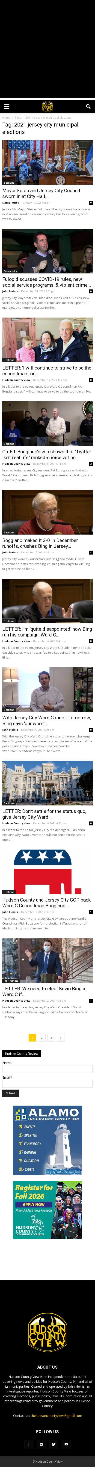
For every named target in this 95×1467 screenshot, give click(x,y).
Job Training (11, 980)
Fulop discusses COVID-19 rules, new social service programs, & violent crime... (46, 282)
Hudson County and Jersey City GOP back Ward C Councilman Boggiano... (46, 903)
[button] (88, 106)
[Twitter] (53, 1444)
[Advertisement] (47, 50)
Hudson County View (16, 380)
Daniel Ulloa (10, 202)
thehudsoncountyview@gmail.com (56, 1415)
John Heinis (10, 291)
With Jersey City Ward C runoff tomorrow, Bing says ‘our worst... (46, 720)
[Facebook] (28, 1444)
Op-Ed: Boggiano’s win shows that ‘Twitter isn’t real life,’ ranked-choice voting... (46, 454)
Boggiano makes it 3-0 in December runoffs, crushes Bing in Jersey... (40, 543)
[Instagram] (41, 1444)
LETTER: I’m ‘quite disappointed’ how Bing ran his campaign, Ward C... (47, 632)
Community (10, 271)
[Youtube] (66, 1444)
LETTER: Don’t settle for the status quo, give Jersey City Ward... (44, 814)
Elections (9, 182)
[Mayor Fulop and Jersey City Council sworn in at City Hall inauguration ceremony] (47, 162)
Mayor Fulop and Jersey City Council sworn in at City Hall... (41, 193)
